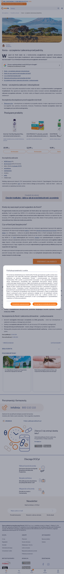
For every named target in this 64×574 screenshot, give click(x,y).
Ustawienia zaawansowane (20, 304)
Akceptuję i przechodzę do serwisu (45, 304)
